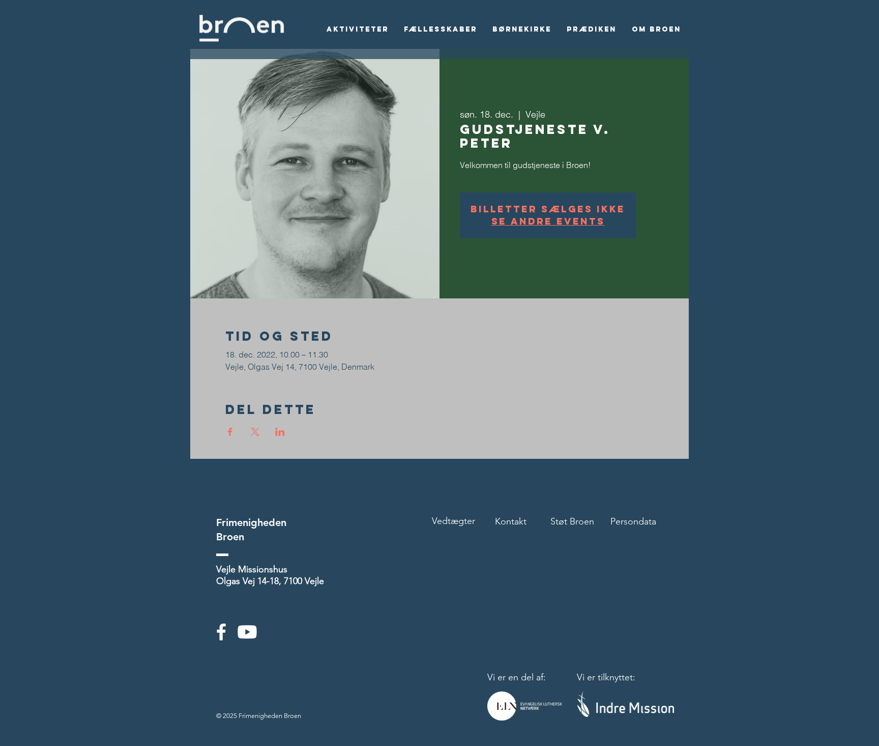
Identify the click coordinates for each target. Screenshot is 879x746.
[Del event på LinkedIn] (280, 432)
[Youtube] (247, 632)
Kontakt (510, 521)
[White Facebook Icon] (221, 632)
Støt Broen (572, 521)
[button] (357, 29)
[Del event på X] (255, 432)
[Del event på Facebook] (230, 432)
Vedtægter (453, 521)
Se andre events (548, 221)
